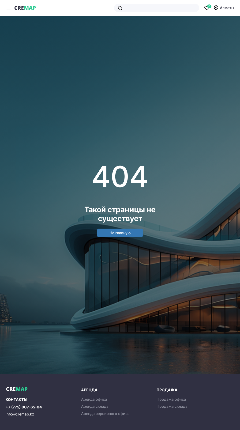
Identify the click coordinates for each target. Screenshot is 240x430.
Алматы (227, 7)
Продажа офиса (171, 399)
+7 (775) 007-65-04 (24, 407)
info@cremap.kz (20, 414)
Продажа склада (172, 406)
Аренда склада (95, 406)
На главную (120, 232)
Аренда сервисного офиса (105, 413)
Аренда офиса (94, 399)
